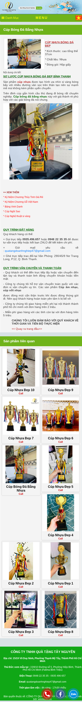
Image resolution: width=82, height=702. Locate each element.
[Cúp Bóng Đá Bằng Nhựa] (24, 53)
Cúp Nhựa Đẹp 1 (60, 583)
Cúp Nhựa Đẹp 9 (60, 390)
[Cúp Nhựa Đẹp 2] (21, 560)
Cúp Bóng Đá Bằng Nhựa (21, 488)
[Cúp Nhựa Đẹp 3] (21, 609)
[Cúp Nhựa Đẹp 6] (60, 416)
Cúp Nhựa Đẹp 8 (60, 632)
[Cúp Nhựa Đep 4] (60, 512)
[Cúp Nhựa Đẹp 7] (21, 416)
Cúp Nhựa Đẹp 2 (21, 583)
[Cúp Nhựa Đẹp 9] (60, 367)
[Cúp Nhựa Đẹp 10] (21, 367)
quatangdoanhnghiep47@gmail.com (28, 250)
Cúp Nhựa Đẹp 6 (60, 438)
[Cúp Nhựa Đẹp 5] (60, 464)
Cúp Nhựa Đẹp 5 (60, 486)
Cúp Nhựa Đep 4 (60, 535)
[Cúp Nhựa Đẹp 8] (60, 609)
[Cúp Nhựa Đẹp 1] (60, 560)
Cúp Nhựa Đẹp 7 (21, 438)
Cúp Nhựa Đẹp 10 (20, 390)
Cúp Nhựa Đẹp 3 (21, 632)
